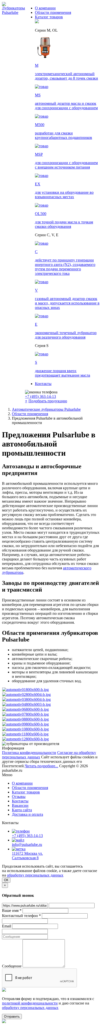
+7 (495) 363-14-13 (40, 396)
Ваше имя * (12, 910)
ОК (6, 880)
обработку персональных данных (35, 875)
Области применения (53, 12)
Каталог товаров (49, 17)
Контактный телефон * (21, 916)
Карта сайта (22, 810)
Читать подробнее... (41, 766)
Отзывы (19, 796)
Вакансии (20, 805)
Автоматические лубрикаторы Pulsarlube (46, 409)
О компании (45, 8)
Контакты (43, 384)
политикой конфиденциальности (30, 1003)
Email (6, 926)
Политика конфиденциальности (29, 752)
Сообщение (12, 966)
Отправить (12, 1016)
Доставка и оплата (27, 814)
